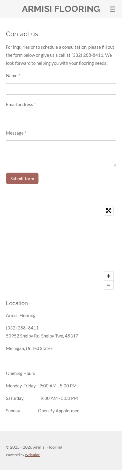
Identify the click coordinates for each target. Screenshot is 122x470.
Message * (16, 132)
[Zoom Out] (108, 284)
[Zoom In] (108, 276)
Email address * (21, 104)
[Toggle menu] (112, 9)
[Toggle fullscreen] (108, 210)
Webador (32, 454)
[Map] (61, 247)
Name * (13, 75)
